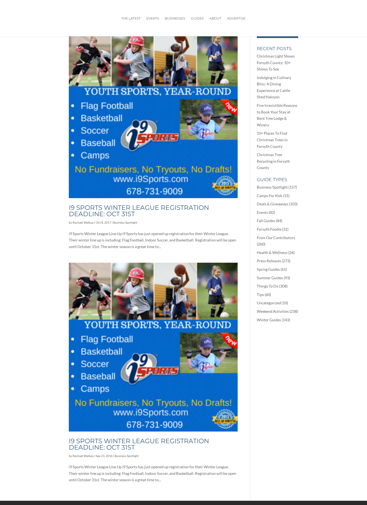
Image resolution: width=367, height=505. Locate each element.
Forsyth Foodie (269, 229)
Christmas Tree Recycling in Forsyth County (273, 161)
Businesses (175, 18)
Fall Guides (266, 220)
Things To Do (267, 286)
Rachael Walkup (83, 222)
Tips (260, 294)
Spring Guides (268, 269)
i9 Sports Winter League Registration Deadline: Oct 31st (139, 211)
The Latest (131, 18)
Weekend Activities (273, 311)
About (215, 18)
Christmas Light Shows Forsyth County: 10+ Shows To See (276, 62)
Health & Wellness (272, 252)
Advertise (236, 18)
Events (152, 18)
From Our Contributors (276, 237)
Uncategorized (269, 302)
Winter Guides (269, 319)
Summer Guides (270, 277)
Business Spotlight (125, 222)
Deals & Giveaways (272, 204)
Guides (197, 18)
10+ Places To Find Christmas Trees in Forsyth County (272, 139)
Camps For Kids (269, 195)
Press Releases (269, 260)
